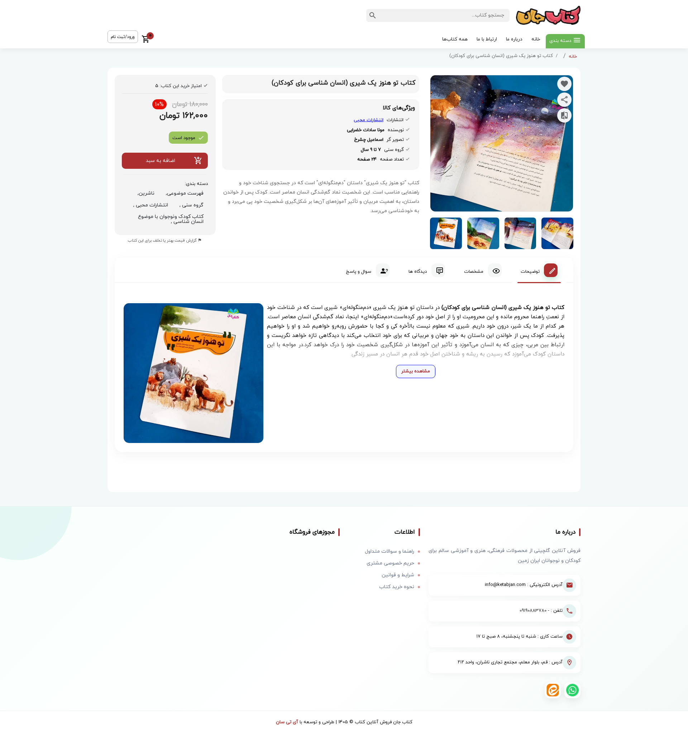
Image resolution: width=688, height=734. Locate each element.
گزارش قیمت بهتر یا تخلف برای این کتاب (163, 240)
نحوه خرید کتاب (396, 586)
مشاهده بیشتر (415, 371)
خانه (535, 39)
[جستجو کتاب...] (372, 15)
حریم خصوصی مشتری (390, 563)
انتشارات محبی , (149, 205)
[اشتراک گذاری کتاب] (564, 99)
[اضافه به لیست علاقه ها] (564, 84)
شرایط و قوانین (398, 575)
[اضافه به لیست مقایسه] (564, 115)
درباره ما (514, 39)
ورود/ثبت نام (123, 37)
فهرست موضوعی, (183, 193)
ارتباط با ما (487, 39)
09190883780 (533, 610)
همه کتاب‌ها (455, 39)
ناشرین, (144, 193)
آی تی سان (287, 722)
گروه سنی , (190, 205)
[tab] (539, 270)
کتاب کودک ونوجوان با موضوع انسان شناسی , (171, 219)
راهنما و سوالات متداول (389, 551)
